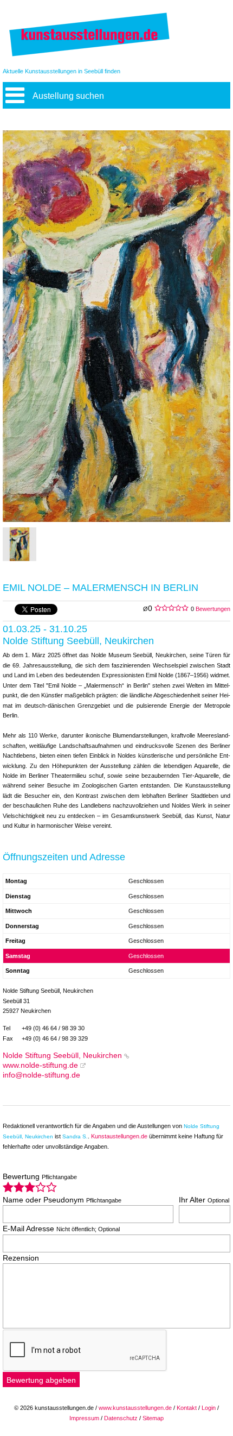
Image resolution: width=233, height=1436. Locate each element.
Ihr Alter (204, 1200)
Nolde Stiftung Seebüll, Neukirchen (62, 1055)
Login (209, 1407)
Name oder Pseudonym (62, 1200)
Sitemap (153, 1418)
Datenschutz (121, 1418)
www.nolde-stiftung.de (40, 1065)
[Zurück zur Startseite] (89, 56)
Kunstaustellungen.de (119, 1136)
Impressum (84, 1418)
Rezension (21, 1258)
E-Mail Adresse (61, 1229)
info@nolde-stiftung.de (41, 1075)
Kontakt (187, 1407)
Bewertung (40, 1177)
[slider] (30, 1187)
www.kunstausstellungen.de (135, 1407)
